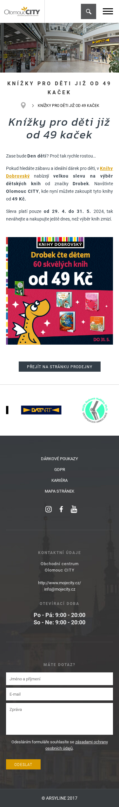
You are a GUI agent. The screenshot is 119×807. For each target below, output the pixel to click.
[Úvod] (26, 105)
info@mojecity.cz (59, 589)
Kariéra (59, 480)
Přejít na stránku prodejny (59, 366)
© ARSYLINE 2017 (59, 798)
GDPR (59, 469)
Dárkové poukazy (59, 458)
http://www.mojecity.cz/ (59, 583)
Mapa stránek (59, 491)
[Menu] (107, 11)
